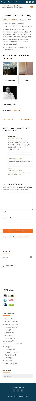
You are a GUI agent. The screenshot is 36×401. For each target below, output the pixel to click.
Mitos (7, 330)
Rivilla (5, 20)
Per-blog (6, 347)
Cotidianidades (10, 327)
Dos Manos (12, 137)
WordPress (25, 396)
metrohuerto (7, 341)
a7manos (6, 319)
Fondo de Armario (9, 322)
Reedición (8, 338)
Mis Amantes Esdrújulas (11, 344)
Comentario (6, 191)
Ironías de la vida (8, 324)
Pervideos (6, 361)
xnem (10, 169)
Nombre (5, 212)
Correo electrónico (8, 218)
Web (4, 223)
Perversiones (9, 355)
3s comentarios (13, 20)
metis (10, 157)
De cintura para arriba (27, 119)
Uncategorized (16, 110)
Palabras (8, 333)
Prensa (7, 358)
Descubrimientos (11, 352)
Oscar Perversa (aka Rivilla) (12, 6)
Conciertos (8, 349)
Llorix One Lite (12, 396)
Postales (8, 335)
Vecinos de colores (8, 119)
